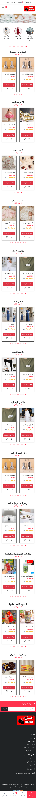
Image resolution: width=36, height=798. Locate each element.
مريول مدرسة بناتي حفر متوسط (23, 324)
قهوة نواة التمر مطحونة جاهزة (24, 626)
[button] (2, 18)
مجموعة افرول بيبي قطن (7, 223)
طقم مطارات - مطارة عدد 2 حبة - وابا (21, 74)
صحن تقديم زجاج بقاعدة (8, 525)
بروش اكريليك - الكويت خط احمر (23, 273)
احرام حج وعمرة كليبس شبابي (24, 424)
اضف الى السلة (26, 84)
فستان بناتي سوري (9, 124)
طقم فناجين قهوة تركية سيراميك (23, 124)
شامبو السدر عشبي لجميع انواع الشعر (22, 576)
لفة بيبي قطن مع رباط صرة (24, 223)
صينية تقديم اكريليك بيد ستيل (24, 525)
